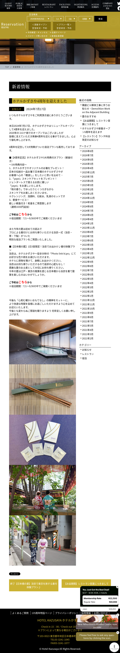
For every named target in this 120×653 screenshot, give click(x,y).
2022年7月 (87, 270)
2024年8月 (87, 206)
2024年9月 (87, 202)
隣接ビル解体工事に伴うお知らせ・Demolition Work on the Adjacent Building (96, 108)
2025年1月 (87, 193)
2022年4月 (87, 283)
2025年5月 (87, 185)
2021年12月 (88, 300)
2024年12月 (88, 198)
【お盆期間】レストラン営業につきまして (96, 122)
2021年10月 (88, 308)
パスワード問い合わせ (38, 36)
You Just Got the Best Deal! (95, 589)
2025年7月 (87, 176)
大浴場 (19, 5)
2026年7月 (87, 155)
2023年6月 (87, 240)
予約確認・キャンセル (38, 32)
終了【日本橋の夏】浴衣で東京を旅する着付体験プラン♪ (33, 585)
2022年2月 (87, 291)
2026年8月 (87, 151)
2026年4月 (87, 168)
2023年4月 (87, 249)
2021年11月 (88, 304)
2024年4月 (87, 219)
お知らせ (86, 349)
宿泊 (84, 358)
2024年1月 (87, 223)
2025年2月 (87, 189)
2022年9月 (87, 261)
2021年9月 (87, 313)
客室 (8, 5)
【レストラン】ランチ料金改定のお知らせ (96, 137)
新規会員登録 (58, 36)
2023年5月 (87, 244)
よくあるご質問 (20, 613)
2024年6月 (87, 215)
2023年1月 (87, 253)
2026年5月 (87, 163)
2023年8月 (87, 232)
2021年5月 (87, 325)
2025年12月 (88, 172)
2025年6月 (87, 181)
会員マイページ (59, 32)
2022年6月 (87, 274)
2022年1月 (87, 295)
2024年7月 (87, 210)
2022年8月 (87, 266)
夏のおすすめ (89, 116)
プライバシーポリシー (66, 613)
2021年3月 (87, 334)
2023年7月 (87, 236)
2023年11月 (88, 227)
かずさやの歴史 (108, 5)
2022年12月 (88, 257)
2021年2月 (87, 338)
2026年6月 (87, 159)
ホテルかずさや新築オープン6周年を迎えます (96, 130)
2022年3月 (87, 287)
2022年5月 (87, 278)
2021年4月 (87, 330)
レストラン (88, 354)
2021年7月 (87, 321)
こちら (22, 214)
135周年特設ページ (42, 613)
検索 (100, 18)
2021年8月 (87, 317)
